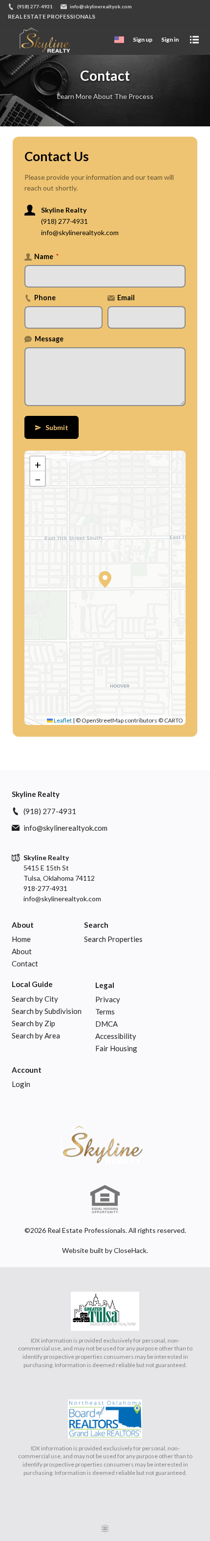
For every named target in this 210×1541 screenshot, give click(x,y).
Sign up (142, 39)
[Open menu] (194, 40)
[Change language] (119, 40)
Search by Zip (33, 1023)
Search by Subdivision (47, 1011)
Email (126, 297)
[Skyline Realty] (105, 1143)
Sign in (170, 39)
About (23, 924)
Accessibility (115, 1036)
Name (46, 256)
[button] (105, 579)
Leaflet (62, 720)
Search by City (35, 998)
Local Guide (32, 984)
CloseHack (130, 1250)
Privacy (107, 999)
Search (96, 924)
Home (21, 939)
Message (49, 339)
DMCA (106, 1023)
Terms (105, 1011)
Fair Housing (116, 1048)
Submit (51, 427)
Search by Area (36, 1035)
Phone (45, 297)
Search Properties (113, 939)
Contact (25, 963)
